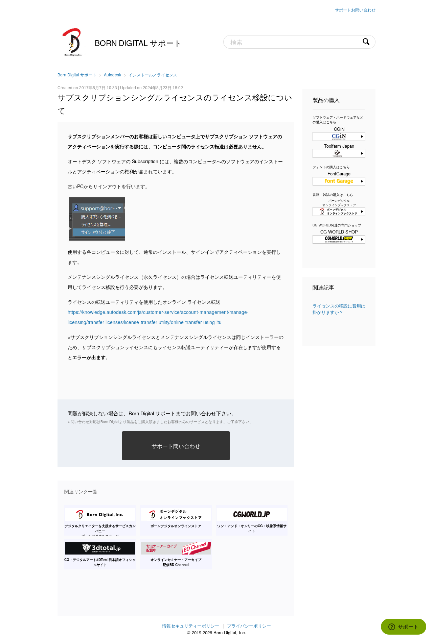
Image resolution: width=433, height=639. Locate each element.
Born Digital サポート (138, 42)
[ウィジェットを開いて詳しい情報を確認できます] (403, 627)
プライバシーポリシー (249, 625)
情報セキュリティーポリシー (190, 625)
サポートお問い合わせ (355, 10)
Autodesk (112, 74)
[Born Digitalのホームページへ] (73, 41)
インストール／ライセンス (153, 74)
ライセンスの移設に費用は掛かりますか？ (339, 309)
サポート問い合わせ (176, 445)
